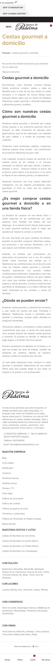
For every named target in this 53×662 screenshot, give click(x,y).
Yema (31, 574)
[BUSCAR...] (47, 72)
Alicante (6, 577)
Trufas (46, 572)
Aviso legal (7, 493)
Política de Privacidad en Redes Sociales (21, 518)
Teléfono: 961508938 (14, 440)
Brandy (13, 589)
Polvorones (20, 572)
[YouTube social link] (28, 19)
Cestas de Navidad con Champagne (19, 551)
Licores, (6, 589)
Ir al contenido (7, 2)
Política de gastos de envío (15, 508)
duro (38, 574)
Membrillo (28, 569)
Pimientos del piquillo (37, 610)
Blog (4, 458)
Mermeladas (20, 610)
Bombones (7, 569)
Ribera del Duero (23, 634)
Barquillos (18, 569)
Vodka (37, 589)
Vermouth (27, 589)
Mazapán (39, 569)
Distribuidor (7, 468)
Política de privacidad (12, 498)
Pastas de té (8, 572)
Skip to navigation (13, 7)
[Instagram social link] (24, 19)
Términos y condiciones (13, 513)
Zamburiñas (8, 613)
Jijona (25, 574)
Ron (20, 589)
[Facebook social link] (21, 19)
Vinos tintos (7, 634)
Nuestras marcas (10, 478)
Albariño (21, 631)
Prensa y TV (8, 488)
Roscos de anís (34, 572)
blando (15, 574)
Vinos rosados (42, 631)
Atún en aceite (9, 607)
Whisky (44, 589)
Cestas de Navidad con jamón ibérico (20, 541)
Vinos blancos (9, 631)
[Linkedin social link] (32, 19)
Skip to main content (14, 13)
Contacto (6, 473)
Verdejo (29, 631)
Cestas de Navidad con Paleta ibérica (20, 546)
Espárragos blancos (26, 607)
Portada (6, 53)
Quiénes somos (9, 483)
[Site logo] (26, 26)
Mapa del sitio (9, 524)
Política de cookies (11, 503)
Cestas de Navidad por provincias (18, 535)
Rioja (34, 634)
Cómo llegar (8, 463)
